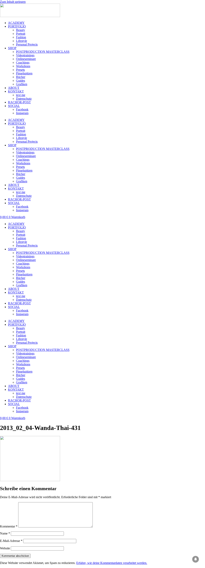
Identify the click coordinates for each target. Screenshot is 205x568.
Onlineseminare (26, 59)
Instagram (22, 113)
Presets (20, 69)
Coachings (22, 62)
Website (5, 548)
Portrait (20, 33)
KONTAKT (16, 91)
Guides (20, 80)
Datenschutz (24, 98)
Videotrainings (25, 55)
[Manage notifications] (195, 559)
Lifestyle (21, 41)
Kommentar (8, 526)
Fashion (21, 37)
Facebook (22, 109)
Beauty (20, 30)
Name (5, 533)
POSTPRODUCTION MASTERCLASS (42, 51)
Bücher (20, 77)
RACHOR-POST (19, 102)
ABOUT (13, 87)
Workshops (23, 66)
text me (20, 95)
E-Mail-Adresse (11, 541)
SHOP (12, 48)
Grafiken (21, 84)
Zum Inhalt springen (13, 1)
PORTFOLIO (17, 26)
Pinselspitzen (24, 73)
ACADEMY (16, 22)
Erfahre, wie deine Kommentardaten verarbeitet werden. (111, 563)
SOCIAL (14, 106)
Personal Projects (27, 44)
